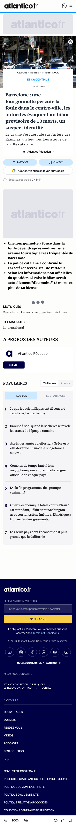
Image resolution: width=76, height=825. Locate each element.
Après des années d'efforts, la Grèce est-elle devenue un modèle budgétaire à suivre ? (39, 448)
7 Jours (65, 383)
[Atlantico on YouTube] (66, 652)
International (50, 72)
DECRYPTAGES (13, 712)
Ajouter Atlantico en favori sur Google (41, 170)
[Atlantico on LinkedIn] (43, 652)
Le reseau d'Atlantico (18, 687)
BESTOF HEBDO (14, 751)
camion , (47, 312)
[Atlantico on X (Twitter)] (21, 652)
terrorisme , (31, 312)
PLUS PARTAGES (55, 395)
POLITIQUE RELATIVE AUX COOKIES (26, 802)
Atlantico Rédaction (39, 151)
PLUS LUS (21, 395)
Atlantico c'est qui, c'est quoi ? (24, 684)
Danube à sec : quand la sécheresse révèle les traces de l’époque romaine (40, 428)
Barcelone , (12, 312)
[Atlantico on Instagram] (54, 652)
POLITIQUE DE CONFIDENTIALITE (24, 786)
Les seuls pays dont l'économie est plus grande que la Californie (38, 534)
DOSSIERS (10, 719)
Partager (22, 162)
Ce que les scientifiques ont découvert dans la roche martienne (37, 411)
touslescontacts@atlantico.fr (38, 662)
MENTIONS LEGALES (24, 771)
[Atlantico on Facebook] (32, 652)
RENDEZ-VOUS (13, 727)
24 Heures (49, 383)
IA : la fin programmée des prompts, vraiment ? (36, 490)
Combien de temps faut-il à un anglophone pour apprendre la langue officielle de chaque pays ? (38, 470)
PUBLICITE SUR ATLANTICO (21, 779)
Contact (47, 687)
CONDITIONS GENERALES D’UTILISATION (29, 810)
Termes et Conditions (46, 633)
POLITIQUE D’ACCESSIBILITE (21, 794)
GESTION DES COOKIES (54, 779)
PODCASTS (11, 743)
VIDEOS (8, 735)
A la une (22, 72)
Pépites (34, 72)
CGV (7, 771)
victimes (61, 312)
